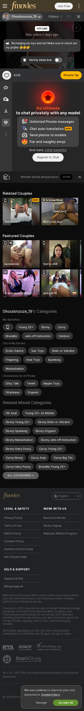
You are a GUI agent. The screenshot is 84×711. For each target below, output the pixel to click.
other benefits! (56, 150)
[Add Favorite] (6, 75)
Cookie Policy (50, 694)
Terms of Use (13, 525)
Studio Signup (52, 525)
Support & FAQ (13, 578)
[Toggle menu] (5, 6)
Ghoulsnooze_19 (17, 311)
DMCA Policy (12, 533)
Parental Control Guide (18, 549)
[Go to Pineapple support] (7, 659)
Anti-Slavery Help (15, 557)
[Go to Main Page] (26, 6)
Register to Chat (48, 157)
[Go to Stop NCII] (29, 659)
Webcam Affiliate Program (60, 533)
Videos (55, 17)
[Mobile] (8, 327)
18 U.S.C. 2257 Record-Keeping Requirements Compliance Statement (40, 674)
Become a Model (54, 517)
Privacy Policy (13, 517)
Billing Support (13, 586)
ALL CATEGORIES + (20, 475)
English (63, 496)
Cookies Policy (14, 541)
